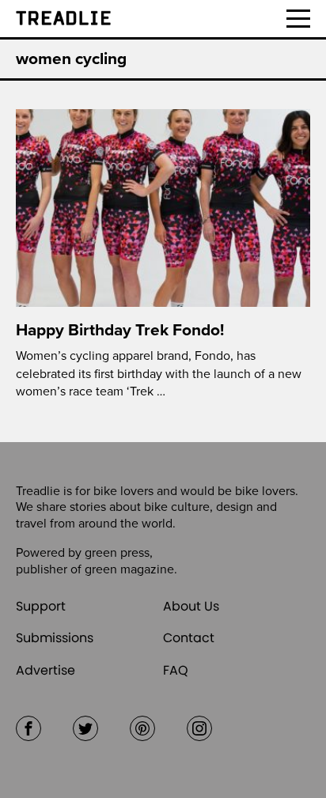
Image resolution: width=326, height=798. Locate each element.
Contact (188, 638)
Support (41, 606)
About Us (191, 606)
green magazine (129, 569)
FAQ (175, 670)
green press (117, 553)
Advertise (45, 670)
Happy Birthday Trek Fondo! (120, 330)
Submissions (54, 638)
